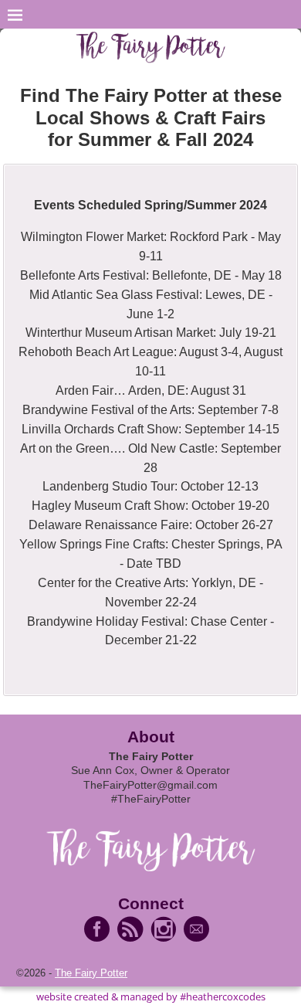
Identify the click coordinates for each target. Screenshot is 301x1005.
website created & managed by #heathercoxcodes (150, 996)
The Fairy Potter (91, 973)
